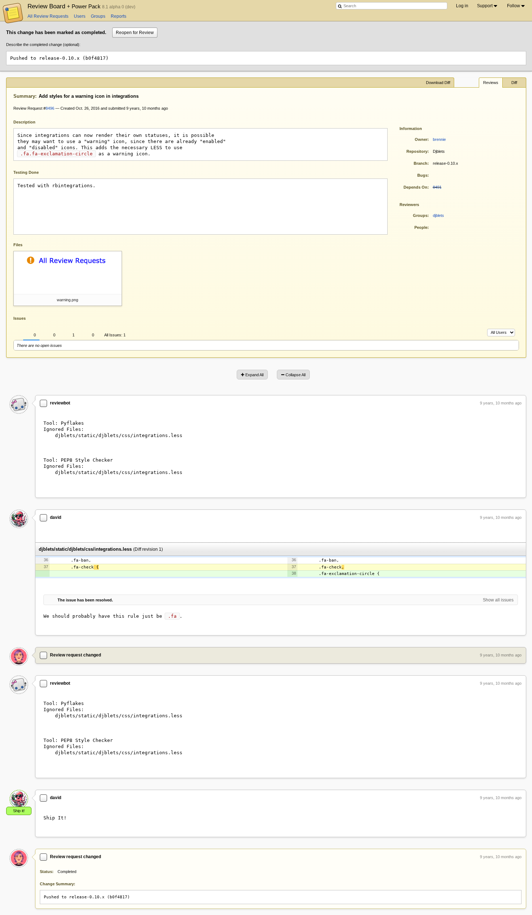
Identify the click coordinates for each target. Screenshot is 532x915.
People (420, 227)
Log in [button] (462, 5)
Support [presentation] (485, 5)
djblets (438, 215)
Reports (118, 16)
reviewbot (60, 403)
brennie (439, 139)
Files (17, 245)
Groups (98, 16)
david (55, 517)
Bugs (422, 175)
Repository (416, 151)
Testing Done (26, 172)
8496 (50, 108)
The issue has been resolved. (85, 600)
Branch (420, 163)
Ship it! (19, 811)
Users (79, 16)
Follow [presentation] (513, 5)
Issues (19, 318)
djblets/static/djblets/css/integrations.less (85, 549)
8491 (437, 187)
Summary (24, 96)
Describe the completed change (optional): (43, 44)
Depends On (415, 187)
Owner (421, 139)
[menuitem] (488, 6)
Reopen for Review (135, 32)
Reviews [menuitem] (490, 82)
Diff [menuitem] (514, 82)
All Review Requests (48, 16)
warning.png (67, 300)
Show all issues (498, 600)
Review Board (65, 6)
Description (29, 121)
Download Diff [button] (438, 82)
